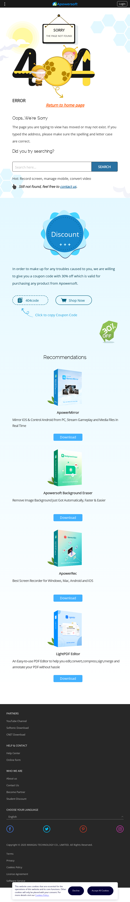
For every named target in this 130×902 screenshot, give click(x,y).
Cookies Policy (14, 867)
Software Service (15, 880)
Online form (13, 760)
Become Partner (15, 792)
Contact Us (12, 785)
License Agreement (17, 874)
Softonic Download (17, 727)
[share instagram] (120, 829)
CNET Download (15, 734)
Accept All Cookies (100, 890)
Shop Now (77, 300)
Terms (10, 853)
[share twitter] (46, 829)
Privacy (10, 860)
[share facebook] (10, 829)
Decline (76, 890)
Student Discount (16, 798)
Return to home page (65, 105)
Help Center (13, 753)
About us (11, 778)
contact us (68, 186)
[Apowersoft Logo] (65, 4)
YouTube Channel (16, 721)
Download (68, 437)
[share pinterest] (83, 829)
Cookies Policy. (42, 895)
